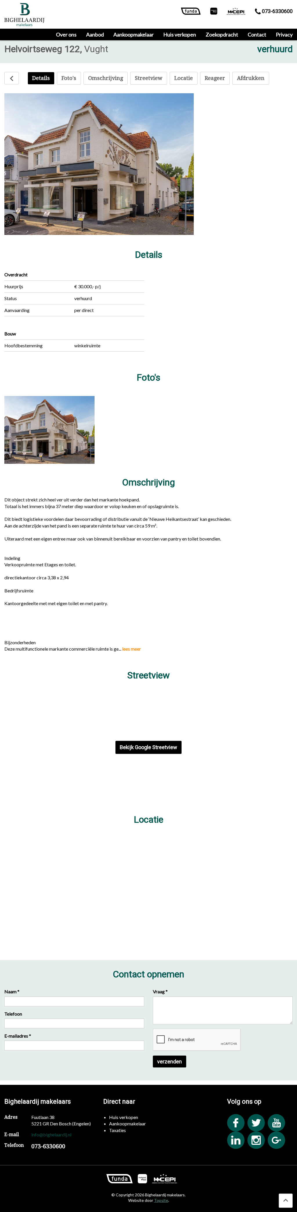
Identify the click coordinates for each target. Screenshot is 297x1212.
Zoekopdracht (222, 34)
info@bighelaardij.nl (51, 1134)
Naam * (11, 991)
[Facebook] (236, 1122)
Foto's (68, 78)
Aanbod (95, 34)
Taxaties (117, 1130)
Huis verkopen (179, 34)
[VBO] (213, 12)
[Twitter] (256, 1122)
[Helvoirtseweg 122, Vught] (49, 429)
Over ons (66, 34)
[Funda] (191, 12)
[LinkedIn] (236, 1140)
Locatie (183, 78)
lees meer (131, 648)
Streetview (148, 78)
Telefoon (13, 1013)
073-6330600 (277, 11)
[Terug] (11, 78)
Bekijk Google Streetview (148, 747)
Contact (257, 34)
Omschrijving (105, 78)
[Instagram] (256, 1140)
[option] (99, 164)
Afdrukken (251, 78)
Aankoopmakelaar (133, 34)
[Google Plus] (276, 1140)
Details (41, 78)
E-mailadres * (17, 1035)
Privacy (284, 34)
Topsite (161, 1200)
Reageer (215, 78)
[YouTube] (276, 1122)
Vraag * (160, 991)
